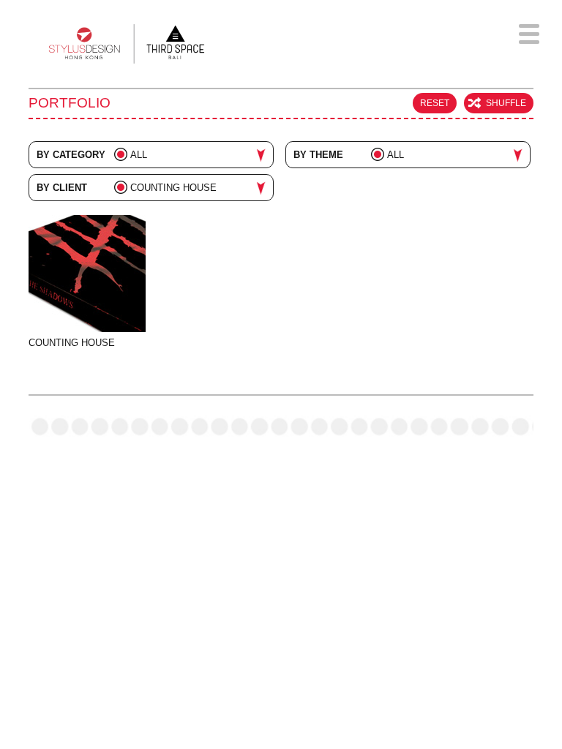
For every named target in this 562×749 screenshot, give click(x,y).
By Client (62, 187)
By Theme (318, 154)
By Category (71, 154)
